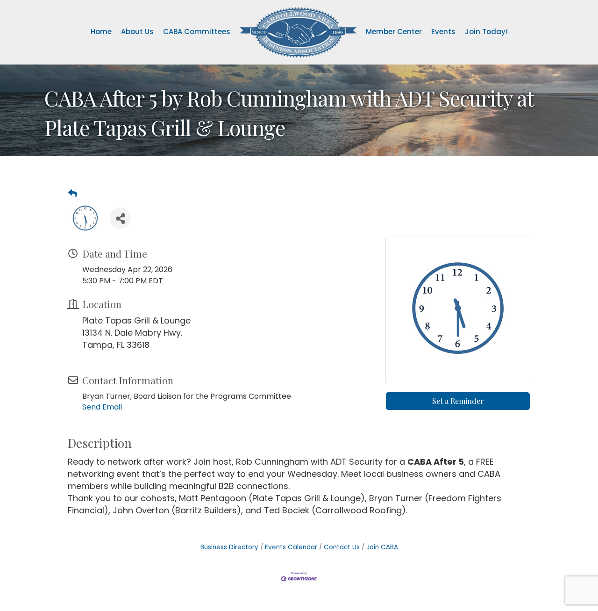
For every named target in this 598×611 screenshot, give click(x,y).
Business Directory (229, 547)
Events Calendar (291, 547)
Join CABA (382, 547)
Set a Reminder (458, 401)
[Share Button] (120, 218)
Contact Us (342, 547)
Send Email (102, 407)
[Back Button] (72, 194)
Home (101, 31)
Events (443, 31)
